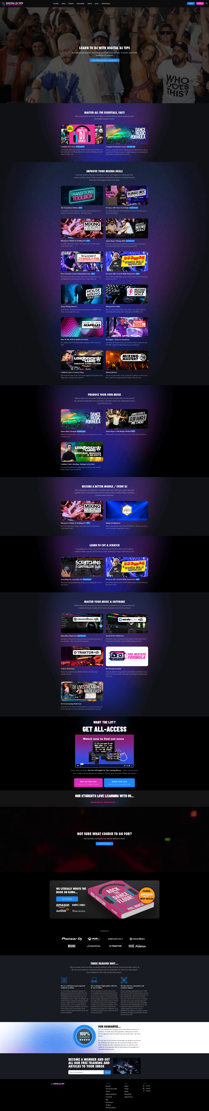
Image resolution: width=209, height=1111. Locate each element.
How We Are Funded (111, 1089)
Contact (126, 1089)
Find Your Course (104, 844)
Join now (107, 1072)
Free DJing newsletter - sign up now (105, 60)
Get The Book (67, 899)
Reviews (71, 3)
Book (96, 3)
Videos (89, 3)
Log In (191, 3)
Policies (126, 1091)
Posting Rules (127, 1094)
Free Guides (80, 3)
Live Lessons (109, 1097)
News (63, 3)
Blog (107, 1099)
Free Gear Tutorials (111, 1108)
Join (200, 3)
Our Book (108, 1105)
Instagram (148, 1090)
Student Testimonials (111, 1094)
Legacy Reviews (128, 1097)
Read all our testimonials (103, 802)
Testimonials (106, 3)
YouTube (148, 1086)
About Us (108, 1086)
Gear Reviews (109, 1102)
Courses (56, 3)
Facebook (148, 1088)
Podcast (126, 1086)
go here (111, 1049)
